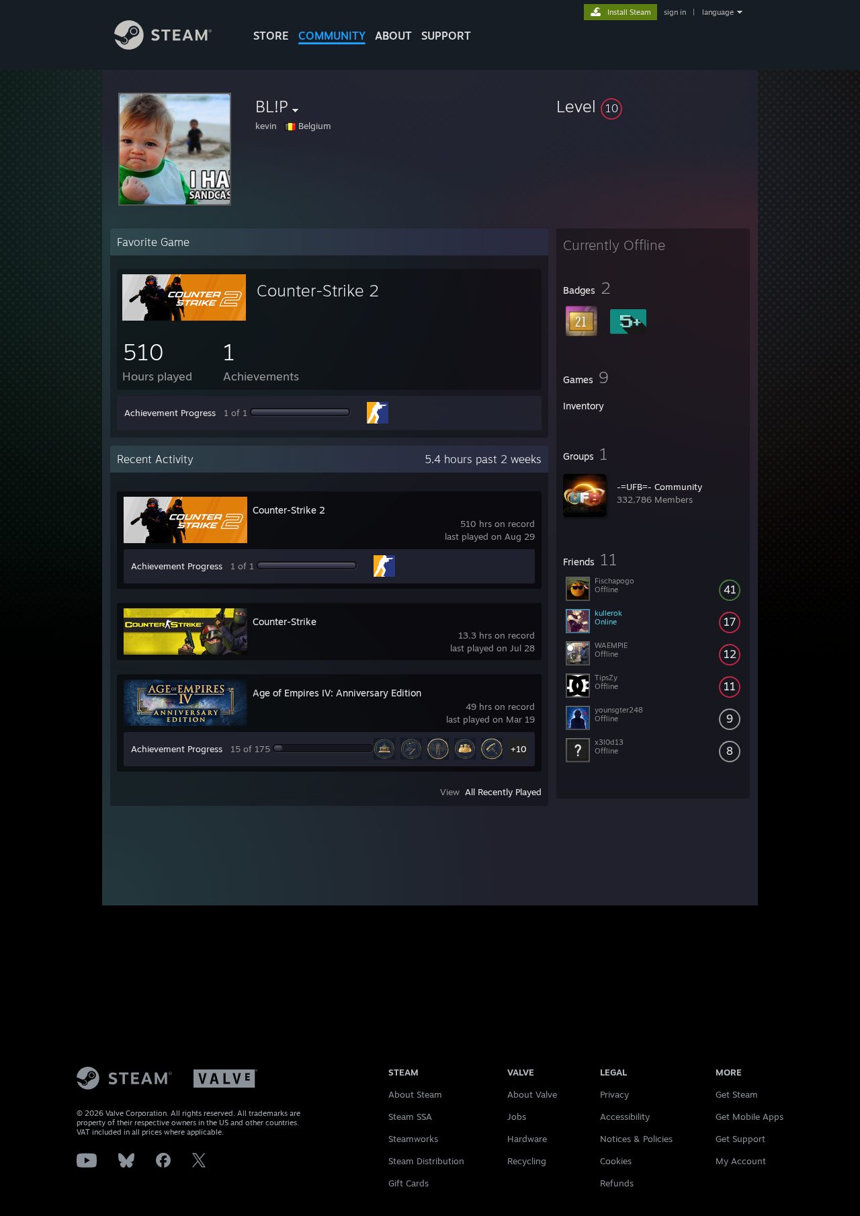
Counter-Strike (284, 621)
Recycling (526, 1161)
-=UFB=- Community (659, 486)
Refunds (617, 1183)
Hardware (527, 1138)
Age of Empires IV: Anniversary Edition (337, 692)
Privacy (614, 1094)
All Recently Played (503, 791)
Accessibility (625, 1116)
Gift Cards (408, 1183)
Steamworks (413, 1138)
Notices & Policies (636, 1138)
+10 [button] (519, 748)
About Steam (415, 1094)
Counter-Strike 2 (318, 290)
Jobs (516, 1116)
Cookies (616, 1161)
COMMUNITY (332, 35)
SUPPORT (446, 35)
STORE (271, 35)
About (393, 35)
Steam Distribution (426, 1161)
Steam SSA (410, 1116)
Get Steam (737, 1094)
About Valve (532, 1094)
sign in (675, 12)
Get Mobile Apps (749, 1116)
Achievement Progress (170, 412)
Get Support (740, 1138)
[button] (653, 106)
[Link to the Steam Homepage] (163, 46)
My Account (741, 1161)
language (718, 12)
